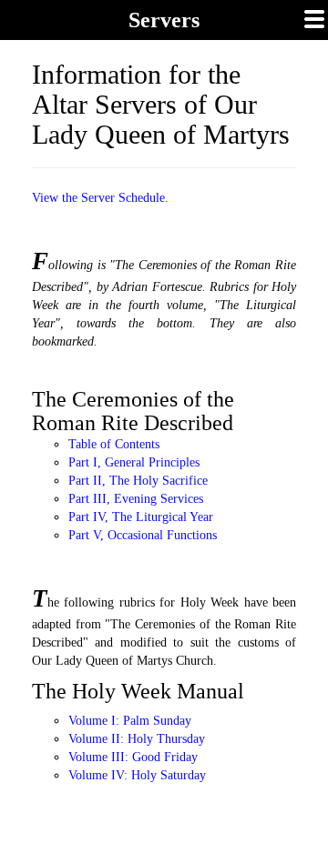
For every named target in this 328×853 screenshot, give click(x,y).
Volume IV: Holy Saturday (137, 775)
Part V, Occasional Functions (142, 535)
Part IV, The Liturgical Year (140, 517)
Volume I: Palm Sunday (129, 721)
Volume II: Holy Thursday (136, 739)
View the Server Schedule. (100, 198)
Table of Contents (113, 444)
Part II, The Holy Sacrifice (138, 480)
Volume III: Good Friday (133, 757)
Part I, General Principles (134, 462)
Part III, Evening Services (135, 499)
